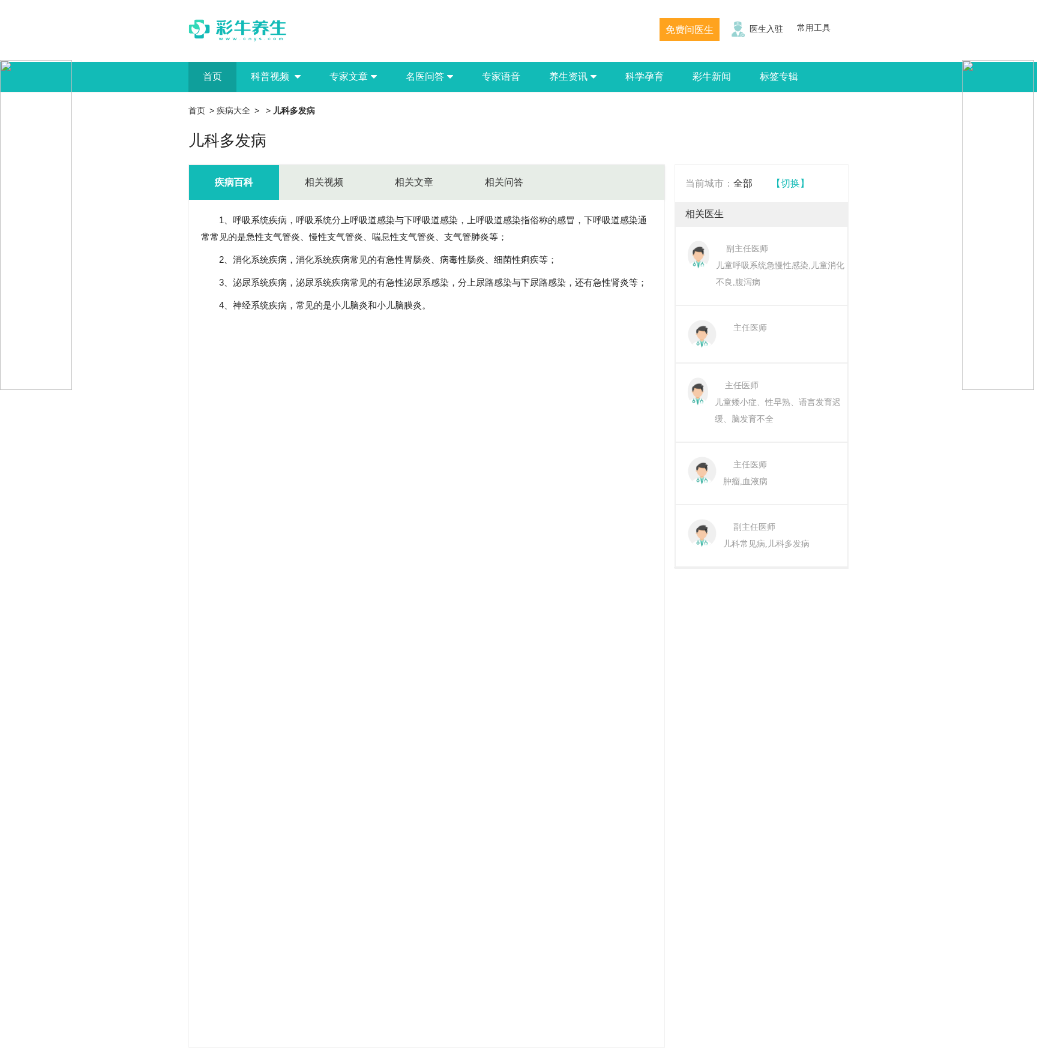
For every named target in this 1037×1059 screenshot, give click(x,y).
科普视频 (271, 76)
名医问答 (425, 76)
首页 (212, 76)
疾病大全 (233, 110)
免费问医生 (690, 30)
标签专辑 (779, 76)
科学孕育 (644, 76)
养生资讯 (568, 76)
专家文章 (348, 76)
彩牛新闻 (712, 76)
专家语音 (501, 76)
